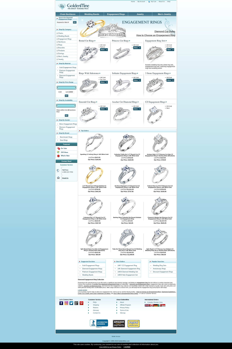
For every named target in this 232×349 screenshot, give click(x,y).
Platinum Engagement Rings (92, 272)
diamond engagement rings (110, 284)
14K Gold (102, 45)
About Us (162, 1)
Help (168, 1)
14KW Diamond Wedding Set (128, 272)
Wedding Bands (91, 14)
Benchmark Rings (66, 137)
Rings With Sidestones (89, 73)
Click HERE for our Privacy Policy (110, 347)
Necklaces (62, 42)
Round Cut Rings (86, 40)
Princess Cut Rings (120, 40)
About (122, 302)
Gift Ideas (64, 152)
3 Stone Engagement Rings (157, 73)
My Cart (153, 1)
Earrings (61, 53)
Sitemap (122, 313)
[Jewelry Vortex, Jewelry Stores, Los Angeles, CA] (99, 323)
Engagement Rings (116, 14)
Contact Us (96, 313)
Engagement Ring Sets (155, 40)
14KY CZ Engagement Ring (127, 265)
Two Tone (169, 47)
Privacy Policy (124, 307)
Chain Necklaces (67, 14)
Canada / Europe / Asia (155, 302)
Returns (95, 307)
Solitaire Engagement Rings (124, 73)
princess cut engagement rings (140, 284)
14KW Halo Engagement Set (128, 275)
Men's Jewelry (164, 14)
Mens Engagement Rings (68, 124)
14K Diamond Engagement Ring (129, 269)
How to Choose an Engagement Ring (155, 35)
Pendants (61, 51)
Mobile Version (116, 336)
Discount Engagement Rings (163, 272)
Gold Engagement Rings (67, 67)
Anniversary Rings (159, 269)
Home (133, 1)
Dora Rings (64, 140)
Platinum (102, 47)
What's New (65, 156)
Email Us (65, 178)
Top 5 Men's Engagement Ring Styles (126, 293)
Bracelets (61, 48)
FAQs (95, 302)
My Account (141, 1)
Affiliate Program (125, 305)
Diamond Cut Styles (165, 31)
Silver (168, 108)
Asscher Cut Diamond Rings (124, 101)
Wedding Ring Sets (159, 265)
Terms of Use (124, 310)
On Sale (64, 148)
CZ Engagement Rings (155, 101)
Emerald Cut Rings (87, 101)
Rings (60, 45)
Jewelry (140, 14)
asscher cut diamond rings (92, 286)
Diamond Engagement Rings (92, 269)
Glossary (96, 310)
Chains (60, 33)
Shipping (96, 305)
